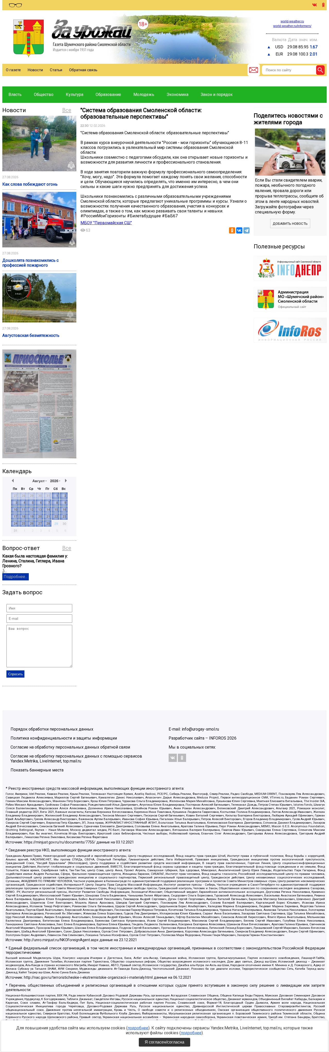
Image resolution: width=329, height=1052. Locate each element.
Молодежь (143, 94)
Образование (108, 94)
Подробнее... (16, 576)
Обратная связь (83, 70)
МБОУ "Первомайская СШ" (106, 222)
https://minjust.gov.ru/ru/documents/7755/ (59, 842)
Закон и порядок (217, 94)
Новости (35, 70)
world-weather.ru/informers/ (292, 26)
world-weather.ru (292, 21)
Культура (74, 94)
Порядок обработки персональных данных (52, 729)
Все (66, 110)
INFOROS (217, 738)
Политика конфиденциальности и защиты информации (64, 738)
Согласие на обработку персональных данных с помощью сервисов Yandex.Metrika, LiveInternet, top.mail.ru (76, 758)
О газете (13, 70)
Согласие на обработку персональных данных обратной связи (70, 747)
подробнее (137, 1028)
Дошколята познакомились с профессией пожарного (30, 263)
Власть (15, 94)
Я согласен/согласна (164, 1042)
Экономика (177, 94)
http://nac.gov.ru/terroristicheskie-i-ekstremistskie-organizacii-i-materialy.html (88, 977)
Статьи (56, 70)
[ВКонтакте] (239, 230)
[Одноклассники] (232, 230)
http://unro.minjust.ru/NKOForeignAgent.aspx (61, 940)
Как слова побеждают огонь (30, 184)
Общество (43, 94)
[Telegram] (246, 230)
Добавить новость (290, 224)
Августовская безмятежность (30, 335)
